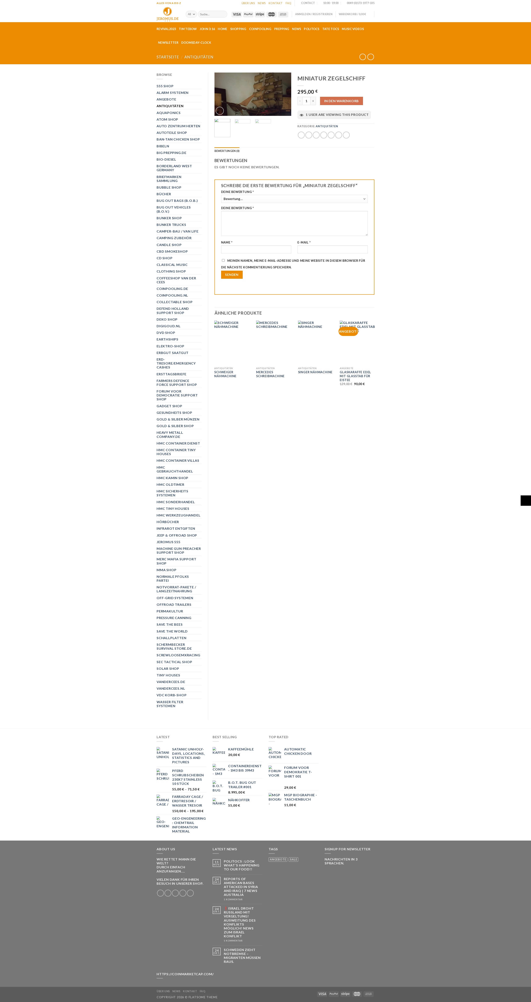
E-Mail (304, 242)
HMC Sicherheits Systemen (172, 493)
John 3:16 (207, 29)
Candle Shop (169, 245)
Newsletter (168, 42)
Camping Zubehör (174, 238)
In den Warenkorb (341, 101)
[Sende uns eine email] (182, 893)
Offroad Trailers (174, 604)
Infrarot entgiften (176, 528)
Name (227, 242)
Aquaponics (169, 113)
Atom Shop (167, 119)
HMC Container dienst (178, 443)
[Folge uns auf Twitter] (175, 893)
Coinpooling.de (172, 289)
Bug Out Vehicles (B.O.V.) (174, 209)
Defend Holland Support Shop (173, 310)
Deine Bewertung (237, 192)
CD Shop (165, 258)
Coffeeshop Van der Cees (176, 280)
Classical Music (172, 265)
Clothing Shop (171, 271)
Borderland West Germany (174, 168)
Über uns (248, 3)
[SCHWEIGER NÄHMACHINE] (232, 343)
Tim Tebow (188, 29)
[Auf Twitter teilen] (308, 135)
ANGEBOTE (166, 99)
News (262, 3)
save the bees (170, 624)
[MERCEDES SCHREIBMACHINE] (274, 343)
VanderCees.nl (171, 688)
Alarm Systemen (173, 93)
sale (293, 859)
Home (222, 29)
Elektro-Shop (170, 346)
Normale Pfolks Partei (173, 578)
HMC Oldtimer (170, 484)
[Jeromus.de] (168, 14)
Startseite (168, 57)
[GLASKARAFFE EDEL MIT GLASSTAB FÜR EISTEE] (358, 343)
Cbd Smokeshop (172, 251)
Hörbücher (168, 522)
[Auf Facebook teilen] (301, 135)
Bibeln (163, 146)
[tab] (227, 151)
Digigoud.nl (169, 326)
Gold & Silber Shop (175, 426)
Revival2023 (166, 29)
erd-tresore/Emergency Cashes (176, 363)
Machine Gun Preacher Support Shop (179, 550)
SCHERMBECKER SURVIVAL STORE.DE (174, 646)
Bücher (164, 194)
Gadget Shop (169, 406)
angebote (278, 859)
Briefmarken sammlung (169, 179)
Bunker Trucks (171, 225)
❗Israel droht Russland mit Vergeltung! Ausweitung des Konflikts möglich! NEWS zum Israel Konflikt (240, 922)
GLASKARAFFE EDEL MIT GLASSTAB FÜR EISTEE (355, 376)
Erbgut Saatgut (173, 353)
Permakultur (170, 611)
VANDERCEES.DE (171, 682)
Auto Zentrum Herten (178, 126)
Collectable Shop (175, 302)
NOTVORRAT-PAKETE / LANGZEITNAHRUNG (176, 589)
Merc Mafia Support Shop (176, 561)
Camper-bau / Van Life (178, 231)
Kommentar (233, 899)
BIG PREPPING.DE (171, 153)
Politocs (311, 29)
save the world (172, 631)
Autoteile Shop (172, 132)
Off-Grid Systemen (175, 598)
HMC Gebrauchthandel (175, 469)
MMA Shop (166, 570)
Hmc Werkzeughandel (178, 515)
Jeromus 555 (168, 542)
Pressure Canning (174, 618)
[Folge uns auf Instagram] (167, 893)
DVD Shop (166, 332)
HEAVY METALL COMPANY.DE (170, 434)
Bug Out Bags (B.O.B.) (177, 200)
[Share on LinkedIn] (331, 135)
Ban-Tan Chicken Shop (178, 139)
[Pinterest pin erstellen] (323, 135)
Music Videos (353, 29)
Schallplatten (171, 638)
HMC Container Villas (178, 460)
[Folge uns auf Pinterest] (190, 893)
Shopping (238, 29)
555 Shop (165, 86)
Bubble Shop (169, 187)
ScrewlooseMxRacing (178, 655)
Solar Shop (168, 668)
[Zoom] (220, 111)
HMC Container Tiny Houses (176, 452)
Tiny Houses (168, 675)
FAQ (288, 3)
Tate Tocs (330, 29)
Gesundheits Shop (174, 412)
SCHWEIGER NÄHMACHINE (225, 374)
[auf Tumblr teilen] (338, 135)
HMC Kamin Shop (172, 478)
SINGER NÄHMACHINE (315, 372)
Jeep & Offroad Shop (177, 535)
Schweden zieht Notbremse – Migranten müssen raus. (242, 956)
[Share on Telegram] (346, 135)
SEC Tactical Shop (174, 662)
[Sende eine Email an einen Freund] (316, 135)
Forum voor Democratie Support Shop (177, 395)
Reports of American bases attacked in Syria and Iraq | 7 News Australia (241, 887)
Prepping (281, 29)
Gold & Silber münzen (178, 419)
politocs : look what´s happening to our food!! (241, 865)
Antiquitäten (198, 57)
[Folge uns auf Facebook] (160, 893)
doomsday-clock (196, 42)
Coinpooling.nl (172, 295)
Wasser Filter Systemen (170, 704)
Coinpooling (260, 29)
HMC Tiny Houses (173, 508)
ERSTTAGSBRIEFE (171, 374)
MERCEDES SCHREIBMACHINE (270, 374)
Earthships (167, 339)
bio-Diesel (166, 159)
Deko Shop (167, 319)
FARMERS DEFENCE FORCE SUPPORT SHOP (177, 383)
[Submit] (223, 14)
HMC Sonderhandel (176, 502)
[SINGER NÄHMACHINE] (316, 343)
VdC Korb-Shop (171, 695)
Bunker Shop (169, 218)
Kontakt (276, 3)
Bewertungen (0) (227, 151)
